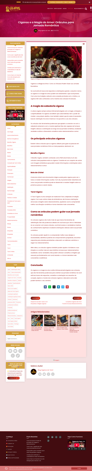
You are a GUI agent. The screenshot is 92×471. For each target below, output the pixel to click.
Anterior (36, 298)
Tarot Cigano (17, 318)
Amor (8, 128)
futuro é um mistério (12, 288)
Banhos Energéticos (13, 139)
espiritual (10, 283)
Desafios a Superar (12, 280)
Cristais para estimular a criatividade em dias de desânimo (14, 69)
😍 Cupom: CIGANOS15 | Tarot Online (60, 2)
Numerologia (11, 191)
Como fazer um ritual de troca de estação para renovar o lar (14, 77)
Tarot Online (10, 251)
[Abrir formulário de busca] (86, 8)
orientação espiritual (13, 294)
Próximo (77, 298)
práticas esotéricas (12, 310)
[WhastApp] (49, 286)
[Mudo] (20, 118)
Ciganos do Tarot (12, 277)
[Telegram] (62, 286)
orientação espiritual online (14, 296)
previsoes (15, 299)
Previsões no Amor (12, 213)
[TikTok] (18, 355)
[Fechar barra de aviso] (89, 2)
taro (9, 318)
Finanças (9, 170)
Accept (79, 468)
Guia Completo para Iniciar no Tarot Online (62, 328)
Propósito (10, 307)
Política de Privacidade (37, 469)
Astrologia (10, 132)
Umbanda (10, 255)
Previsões (10, 206)
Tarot (8, 244)
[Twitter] (54, 286)
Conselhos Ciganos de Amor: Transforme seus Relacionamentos (72, 303)
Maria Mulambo (11, 184)
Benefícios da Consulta (13, 275)
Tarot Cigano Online (12, 321)
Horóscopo (10, 177)
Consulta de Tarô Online (14, 163)
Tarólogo (16, 323)
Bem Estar (10, 149)
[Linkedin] (58, 286)
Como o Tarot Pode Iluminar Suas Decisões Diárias (49, 329)
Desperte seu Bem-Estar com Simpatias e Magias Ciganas (39, 303)
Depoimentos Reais (15, 101)
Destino (19, 280)
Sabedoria (19, 315)
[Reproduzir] (7, 118)
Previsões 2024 (11, 210)
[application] (15, 115)
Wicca (9, 258)
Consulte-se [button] (12, 378)
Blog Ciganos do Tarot (44, 30)
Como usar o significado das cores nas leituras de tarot (34, 447)
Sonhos (9, 238)
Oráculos (46, 18)
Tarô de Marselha (12, 241)
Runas (9, 227)
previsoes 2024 (11, 302)
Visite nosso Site (14, 86)
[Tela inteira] (23, 118)
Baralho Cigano (11, 142)
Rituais (9, 224)
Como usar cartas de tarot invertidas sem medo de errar (36, 329)
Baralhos (9, 146)
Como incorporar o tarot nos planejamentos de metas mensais (74, 330)
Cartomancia (11, 159)
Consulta (19, 277)
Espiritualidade (11, 166)
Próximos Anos (11, 313)
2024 (9, 269)
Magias (9, 180)
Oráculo (10, 299)
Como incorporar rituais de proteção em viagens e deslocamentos (15, 49)
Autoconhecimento (12, 135)
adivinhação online (15, 269)
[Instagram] (48, 374)
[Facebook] (45, 286)
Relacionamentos (12, 220)
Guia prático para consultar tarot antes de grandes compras (15, 62)
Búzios (9, 152)
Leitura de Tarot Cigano (13, 291)
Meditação (10, 187)
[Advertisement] (56, 345)
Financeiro (10, 173)
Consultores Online (15, 93)
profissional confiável (13, 305)
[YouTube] (44, 374)
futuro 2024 (10, 285)
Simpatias (10, 231)
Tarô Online (10, 326)
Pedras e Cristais (12, 197)
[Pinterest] (67, 286)
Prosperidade (11, 217)
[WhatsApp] (52, 374)
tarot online (10, 323)
